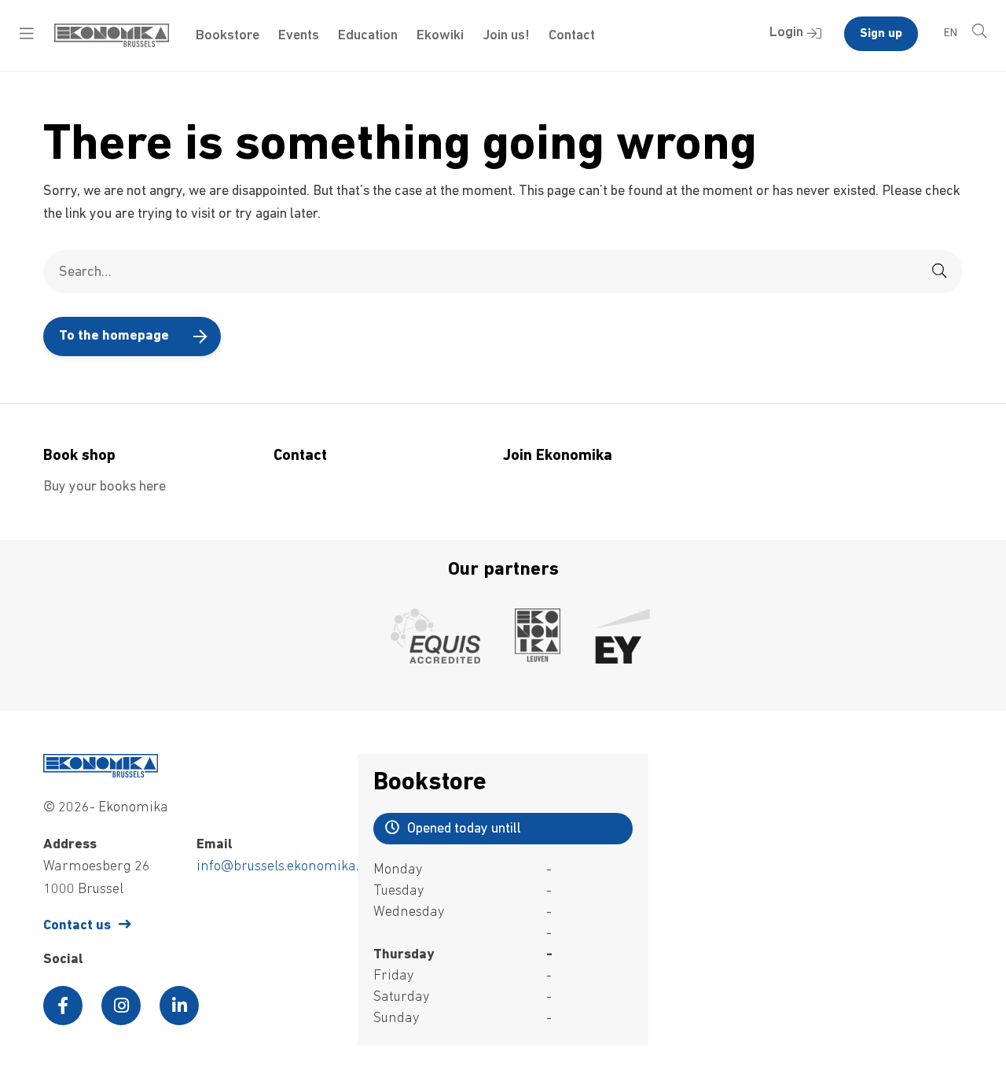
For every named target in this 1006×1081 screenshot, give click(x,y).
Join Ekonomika (557, 456)
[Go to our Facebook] (63, 1005)
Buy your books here (104, 487)
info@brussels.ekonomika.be (284, 867)
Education (368, 36)
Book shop (79, 456)
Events (298, 36)
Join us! (506, 36)
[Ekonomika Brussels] (111, 44)
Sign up (881, 34)
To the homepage (114, 336)
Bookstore (227, 36)
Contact (572, 36)
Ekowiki (440, 36)
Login (786, 33)
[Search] (939, 272)
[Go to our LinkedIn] (179, 1005)
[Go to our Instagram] (121, 1005)
